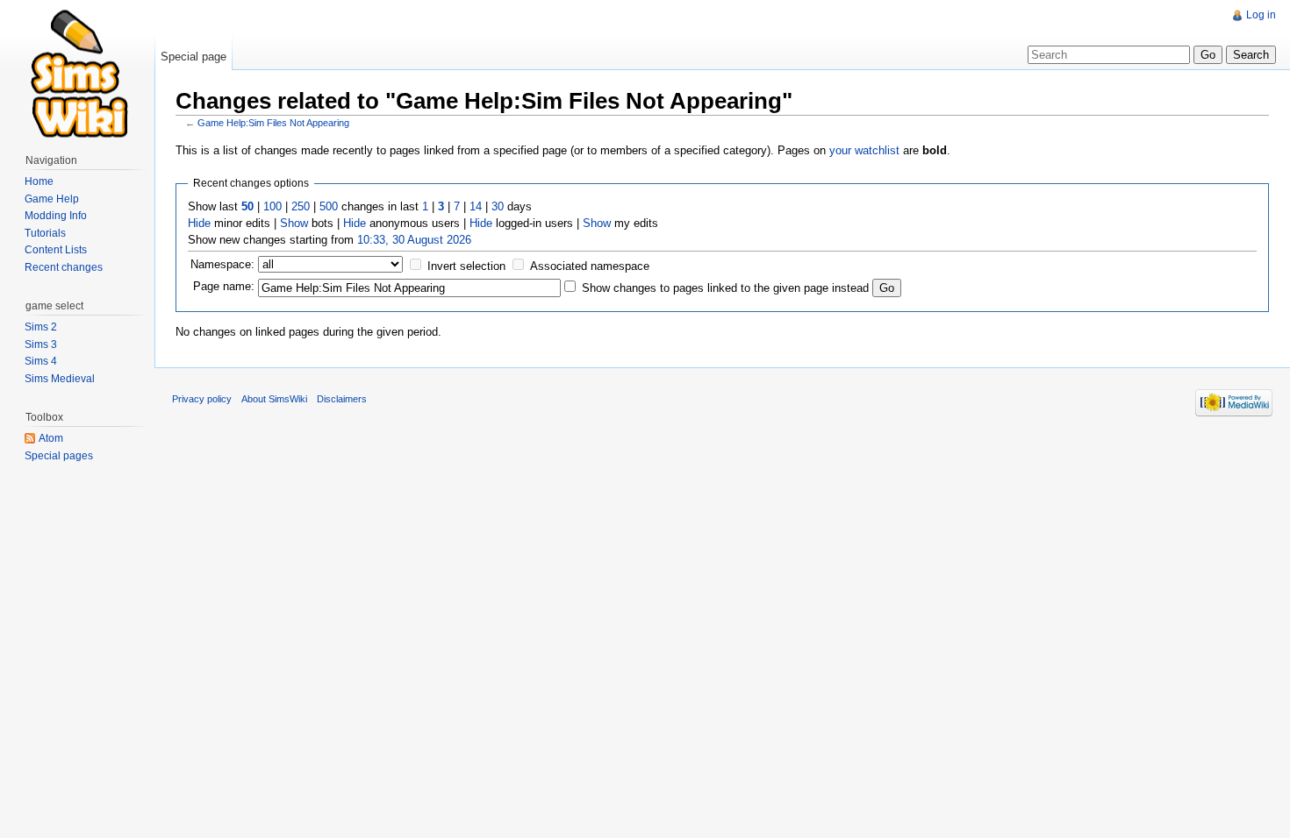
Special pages (59, 456)
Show (294, 223)
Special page (193, 56)
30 (497, 206)
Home (39, 181)
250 (300, 206)
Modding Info (56, 216)
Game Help (52, 199)
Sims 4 (41, 361)
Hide (199, 223)
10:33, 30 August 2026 (414, 239)
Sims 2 (41, 327)
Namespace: (222, 264)
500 (328, 206)
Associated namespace (589, 266)
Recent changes (64, 267)
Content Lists (56, 250)
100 (272, 206)
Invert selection (466, 266)
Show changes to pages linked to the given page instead (725, 288)
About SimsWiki (274, 399)
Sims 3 (41, 344)
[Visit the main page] (77, 70)
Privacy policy (202, 399)
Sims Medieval (60, 379)
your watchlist (864, 150)
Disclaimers (342, 399)
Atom (51, 438)
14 (475, 206)
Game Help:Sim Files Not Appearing (273, 122)
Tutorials (45, 233)
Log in (1261, 15)
